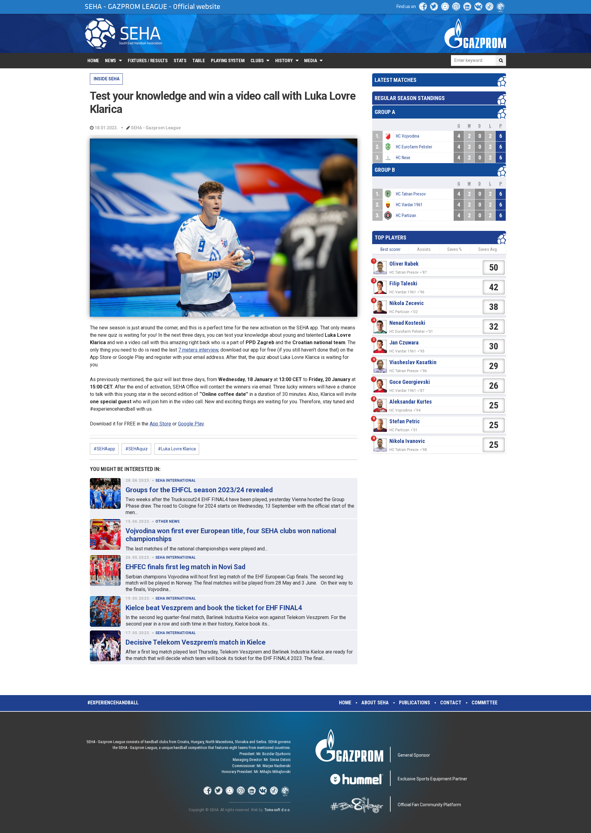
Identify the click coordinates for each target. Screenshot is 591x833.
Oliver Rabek (404, 263)
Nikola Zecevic (406, 303)
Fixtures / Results (148, 60)
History (283, 60)
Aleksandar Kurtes (410, 401)
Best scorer (390, 249)
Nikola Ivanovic (407, 441)
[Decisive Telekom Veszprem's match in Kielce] (105, 645)
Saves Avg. (488, 249)
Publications (414, 703)
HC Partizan (406, 215)
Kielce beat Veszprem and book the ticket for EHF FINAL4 (214, 608)
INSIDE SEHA (106, 78)
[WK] (478, 6)
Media (310, 60)
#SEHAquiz (136, 448)
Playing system (228, 60)
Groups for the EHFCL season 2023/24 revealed (199, 490)
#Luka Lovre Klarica (177, 448)
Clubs (257, 60)
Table (198, 60)
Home (93, 60)
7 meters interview (198, 350)
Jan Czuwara (404, 342)
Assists (424, 249)
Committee (484, 703)
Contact (450, 703)
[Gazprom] (475, 33)
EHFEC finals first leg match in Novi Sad (185, 567)
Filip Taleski (403, 283)
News (110, 60)
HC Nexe (403, 157)
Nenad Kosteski (407, 323)
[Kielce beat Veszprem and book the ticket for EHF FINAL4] (105, 611)
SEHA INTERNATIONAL (175, 480)
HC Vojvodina (407, 136)
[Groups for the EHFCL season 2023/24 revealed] (105, 493)
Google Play (191, 424)
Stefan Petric (404, 421)
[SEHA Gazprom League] (123, 33)
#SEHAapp (104, 448)
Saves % (454, 249)
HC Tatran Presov (411, 194)
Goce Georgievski (409, 382)
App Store (160, 424)
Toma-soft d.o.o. (277, 809)
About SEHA (375, 703)
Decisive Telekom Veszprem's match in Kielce (196, 642)
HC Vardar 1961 (409, 205)
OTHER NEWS (167, 521)
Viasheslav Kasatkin (412, 362)
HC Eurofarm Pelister (414, 147)
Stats (180, 60)
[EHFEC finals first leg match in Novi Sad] (105, 570)
